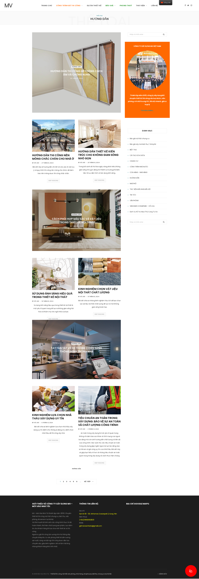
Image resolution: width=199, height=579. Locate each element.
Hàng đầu (163, 574)
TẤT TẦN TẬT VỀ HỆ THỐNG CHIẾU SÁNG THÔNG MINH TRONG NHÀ (76, 349)
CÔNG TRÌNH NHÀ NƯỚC (139, 167)
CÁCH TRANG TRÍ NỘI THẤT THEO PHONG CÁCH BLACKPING (76, 474)
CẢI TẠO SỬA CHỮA (137, 155)
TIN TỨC (133, 195)
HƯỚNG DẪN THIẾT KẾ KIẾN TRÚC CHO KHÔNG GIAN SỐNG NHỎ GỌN (98, 155)
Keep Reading (53, 180)
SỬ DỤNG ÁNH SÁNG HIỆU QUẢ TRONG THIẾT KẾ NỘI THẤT (52, 295)
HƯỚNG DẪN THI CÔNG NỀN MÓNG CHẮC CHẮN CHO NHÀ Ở (53, 157)
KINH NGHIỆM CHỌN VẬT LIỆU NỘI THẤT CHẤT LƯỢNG (98, 290)
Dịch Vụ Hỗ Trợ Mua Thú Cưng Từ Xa (143, 212)
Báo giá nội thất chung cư (139, 138)
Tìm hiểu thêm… (147, 110)
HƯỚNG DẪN (76, 67)
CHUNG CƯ (134, 161)
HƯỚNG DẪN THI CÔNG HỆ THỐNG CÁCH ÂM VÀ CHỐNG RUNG (76, 72)
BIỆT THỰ (133, 150)
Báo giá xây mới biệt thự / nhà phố (143, 144)
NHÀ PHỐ (133, 183)
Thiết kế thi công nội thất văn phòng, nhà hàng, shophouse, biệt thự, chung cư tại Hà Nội (80, 574)
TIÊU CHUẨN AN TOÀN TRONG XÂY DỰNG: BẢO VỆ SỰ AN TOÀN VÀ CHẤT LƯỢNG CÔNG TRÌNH (99, 421)
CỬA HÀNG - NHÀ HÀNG (138, 172)
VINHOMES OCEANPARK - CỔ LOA (142, 206)
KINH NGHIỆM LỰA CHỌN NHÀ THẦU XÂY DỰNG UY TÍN (52, 416)
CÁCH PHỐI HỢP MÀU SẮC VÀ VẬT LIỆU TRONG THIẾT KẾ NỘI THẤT (76, 220)
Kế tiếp (87, 481)
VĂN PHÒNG (134, 200)
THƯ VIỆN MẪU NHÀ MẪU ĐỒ (140, 189)
